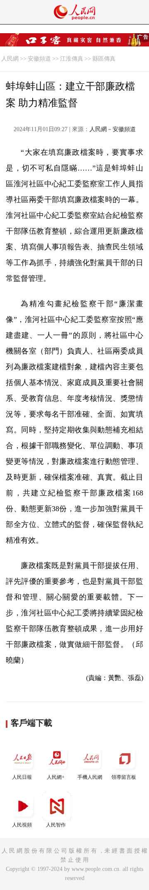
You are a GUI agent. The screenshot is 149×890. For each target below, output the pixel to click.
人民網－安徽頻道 (112, 129)
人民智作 (56, 825)
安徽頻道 (39, 59)
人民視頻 (22, 825)
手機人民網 (89, 777)
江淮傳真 (71, 59)
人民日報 (22, 777)
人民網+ (56, 777)
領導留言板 (123, 777)
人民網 (10, 59)
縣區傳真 (103, 59)
